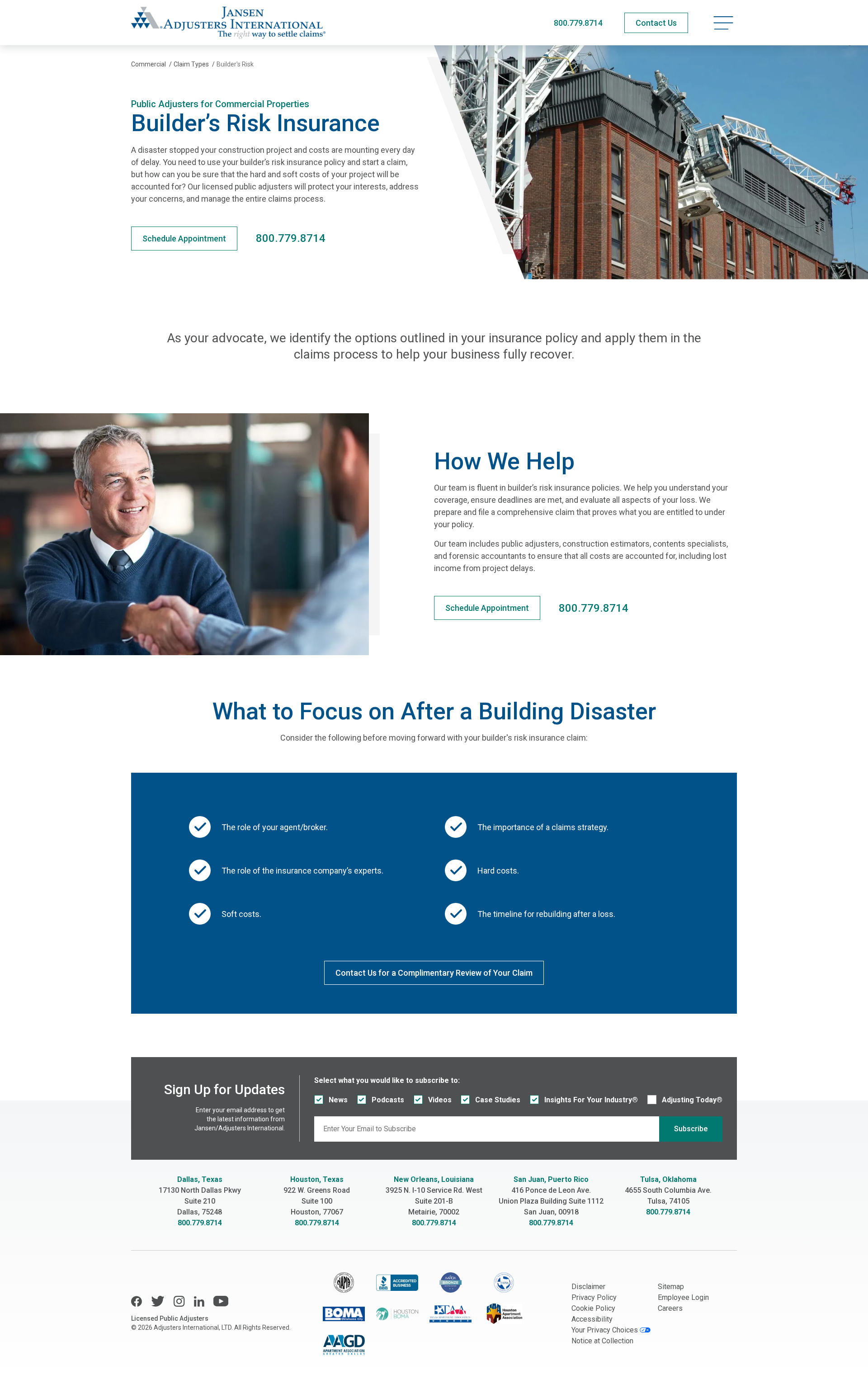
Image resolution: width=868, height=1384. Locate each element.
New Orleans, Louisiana (434, 1179)
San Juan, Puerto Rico (551, 1179)
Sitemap (671, 1286)
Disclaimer (588, 1286)
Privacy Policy (594, 1297)
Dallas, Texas (199, 1179)
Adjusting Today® (692, 1100)
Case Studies (497, 1100)
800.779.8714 (578, 23)
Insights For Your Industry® (591, 1100)
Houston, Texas (317, 1179)
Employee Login (683, 1297)
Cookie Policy (593, 1308)
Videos (440, 1100)
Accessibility (592, 1319)
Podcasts (388, 1100)
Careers (670, 1308)
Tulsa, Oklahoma (668, 1179)
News (338, 1100)
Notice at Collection (602, 1341)
